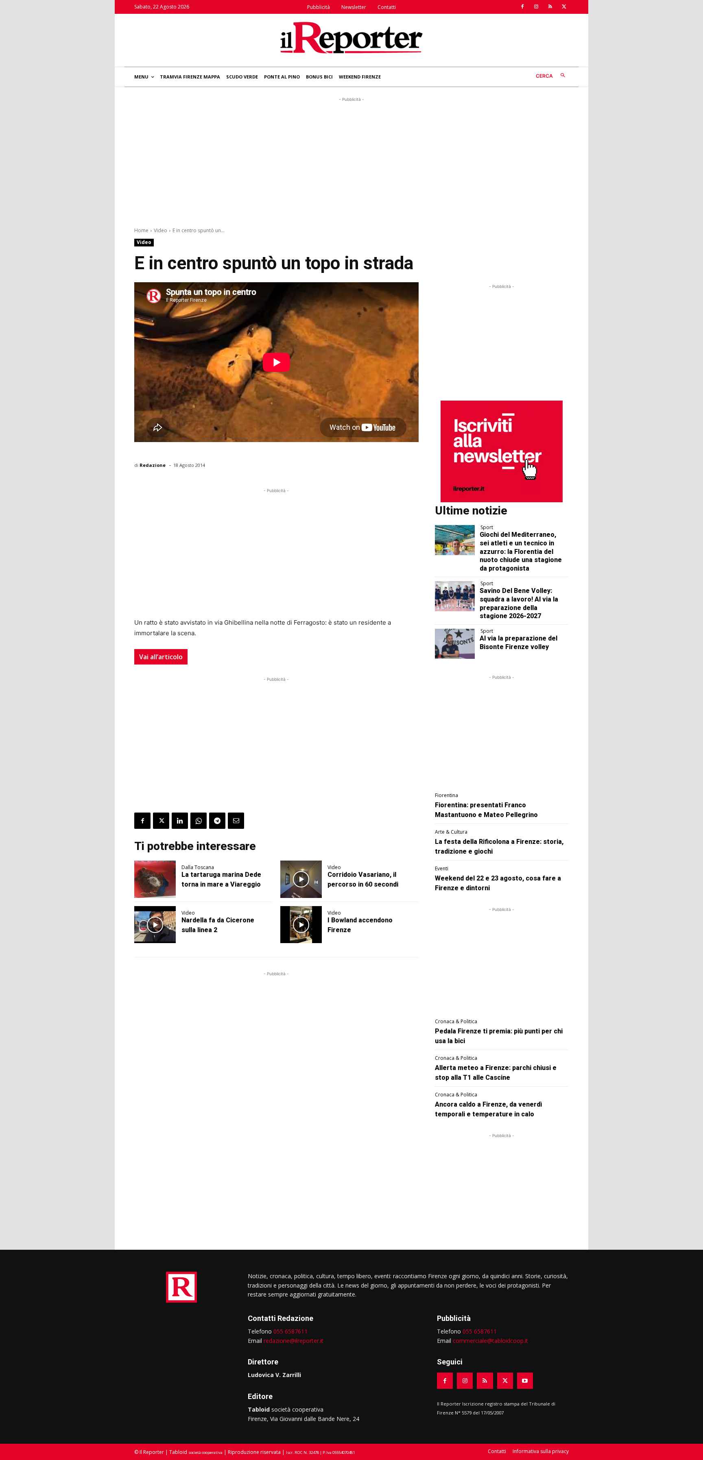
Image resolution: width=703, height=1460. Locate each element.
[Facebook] (522, 7)
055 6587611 (290, 1331)
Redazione (153, 465)
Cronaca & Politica (456, 1021)
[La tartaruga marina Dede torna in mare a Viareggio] (155, 879)
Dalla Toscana (197, 867)
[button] (552, 76)
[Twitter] (564, 7)
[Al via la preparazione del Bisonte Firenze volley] (455, 644)
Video (160, 230)
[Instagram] (536, 7)
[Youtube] (525, 1380)
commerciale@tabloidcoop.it (490, 1341)
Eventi (441, 868)
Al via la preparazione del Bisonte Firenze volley (518, 642)
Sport (486, 527)
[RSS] (550, 7)
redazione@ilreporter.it (293, 1341)
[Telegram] (217, 821)
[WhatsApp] (198, 821)
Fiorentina (446, 795)
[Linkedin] (180, 821)
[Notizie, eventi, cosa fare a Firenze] (351, 37)
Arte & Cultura (451, 832)
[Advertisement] (351, 161)
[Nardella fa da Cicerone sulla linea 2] (155, 925)
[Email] (236, 821)
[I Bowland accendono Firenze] (301, 925)
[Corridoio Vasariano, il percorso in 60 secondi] (301, 879)
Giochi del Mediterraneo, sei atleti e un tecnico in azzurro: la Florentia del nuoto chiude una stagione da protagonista (521, 551)
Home (141, 230)
